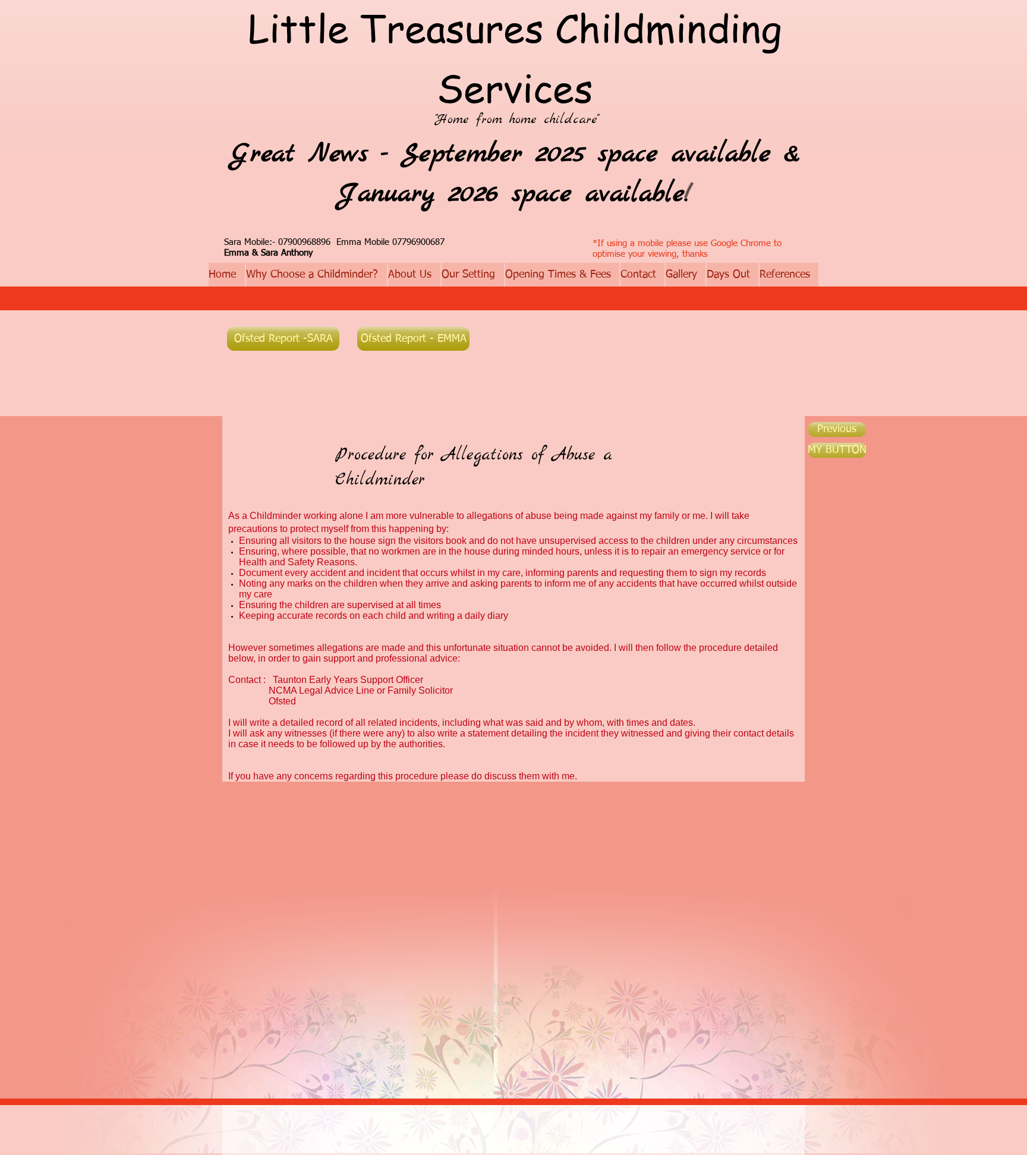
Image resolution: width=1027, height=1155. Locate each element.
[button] (837, 450)
